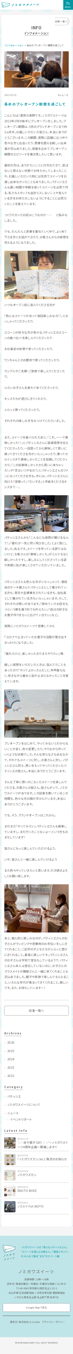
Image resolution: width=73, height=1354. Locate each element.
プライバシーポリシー (53, 1322)
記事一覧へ (61, 21)
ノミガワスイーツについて (23, 1104)
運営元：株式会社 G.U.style (25, 1322)
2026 (10, 1042)
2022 (10, 1075)
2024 (10, 1059)
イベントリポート (21, 1119)
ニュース (63, 95)
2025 (10, 1051)
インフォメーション (14, 45)
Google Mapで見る (36, 1307)
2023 (10, 1067)
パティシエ (14, 1096)
